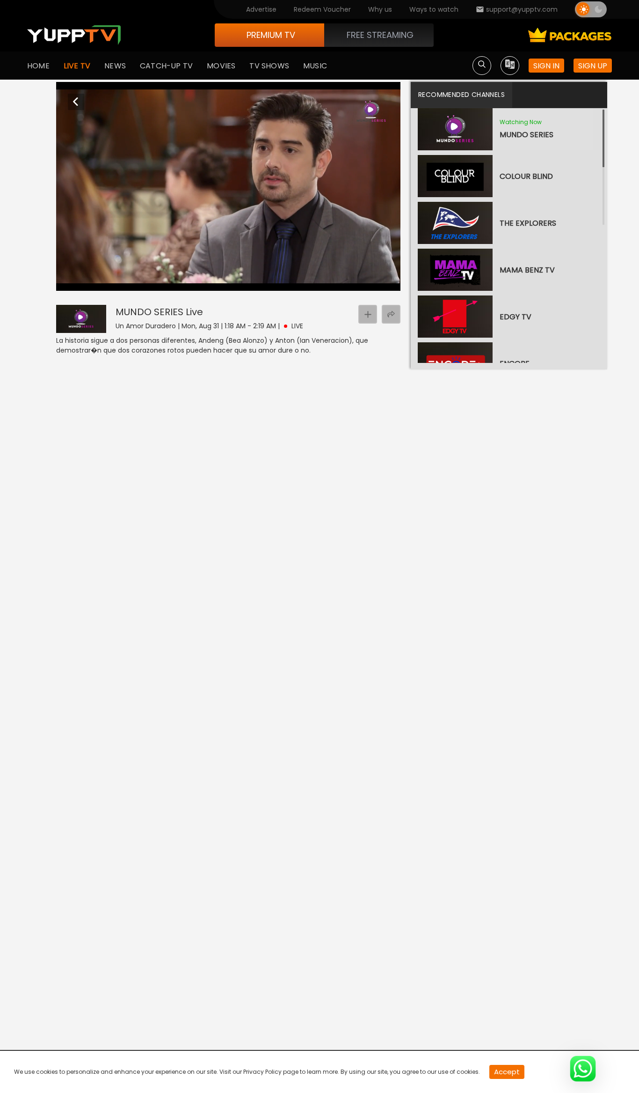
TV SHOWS (269, 65)
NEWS (115, 65)
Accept (507, 1072)
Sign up (592, 65)
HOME (38, 65)
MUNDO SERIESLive (159, 311)
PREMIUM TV (271, 35)
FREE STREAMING (380, 35)
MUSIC (315, 65)
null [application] (99, 282)
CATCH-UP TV (166, 65)
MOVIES (221, 65)
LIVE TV (77, 65)
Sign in (546, 65)
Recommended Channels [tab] (461, 94)
